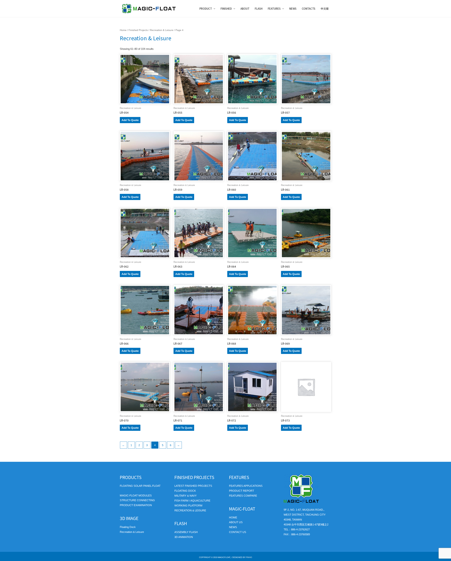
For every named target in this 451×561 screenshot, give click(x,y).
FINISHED (226, 8)
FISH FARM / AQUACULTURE (192, 500)
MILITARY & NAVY (185, 495)
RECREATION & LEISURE (190, 510)
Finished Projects (138, 30)
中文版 (325, 8)
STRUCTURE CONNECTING (137, 500)
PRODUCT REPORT (241, 490)
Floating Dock (128, 526)
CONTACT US (237, 532)
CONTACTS (308, 8)
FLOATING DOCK (185, 490)
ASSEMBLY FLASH (186, 532)
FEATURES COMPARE (243, 495)
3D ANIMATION (183, 536)
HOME (233, 517)
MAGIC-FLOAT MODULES (136, 495)
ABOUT (244, 8)
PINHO (249, 557)
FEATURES (274, 8)
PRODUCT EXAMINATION (136, 505)
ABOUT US (236, 522)
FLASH (258, 8)
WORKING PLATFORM (188, 505)
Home (123, 30)
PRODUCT (205, 8)
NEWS (292, 8)
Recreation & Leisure (161, 30)
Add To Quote (130, 120)
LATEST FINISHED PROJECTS (193, 485)
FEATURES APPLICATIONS (245, 485)
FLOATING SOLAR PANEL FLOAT (140, 485)
